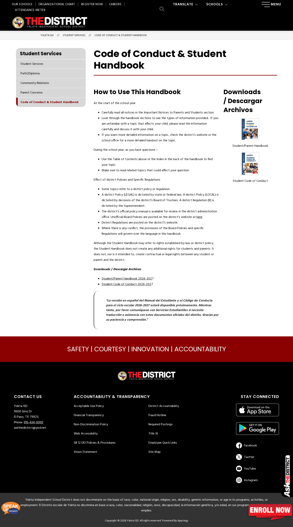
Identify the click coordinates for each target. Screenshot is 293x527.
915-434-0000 (33, 422)
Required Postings (160, 424)
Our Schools (22, 4)
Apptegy (182, 520)
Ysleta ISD (47, 35)
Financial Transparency (89, 415)
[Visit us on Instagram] (257, 480)
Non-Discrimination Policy (91, 424)
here (199, 217)
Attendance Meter (30, 10)
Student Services (32, 64)
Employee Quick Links (162, 442)
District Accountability (163, 406)
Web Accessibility (86, 433)
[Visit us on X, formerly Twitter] (257, 457)
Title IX (153, 433)
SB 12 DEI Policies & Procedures (95, 442)
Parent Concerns (32, 92)
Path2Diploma (30, 73)
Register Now (92, 4)
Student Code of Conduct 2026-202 (126, 284)
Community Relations (35, 83)
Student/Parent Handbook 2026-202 (127, 278)
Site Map (154, 452)
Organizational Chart (56, 4)
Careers (115, 4)
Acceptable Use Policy (89, 406)
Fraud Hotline (157, 415)
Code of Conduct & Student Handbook (120, 35)
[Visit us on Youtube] (257, 468)
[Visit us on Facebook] (257, 445)
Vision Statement (85, 452)
